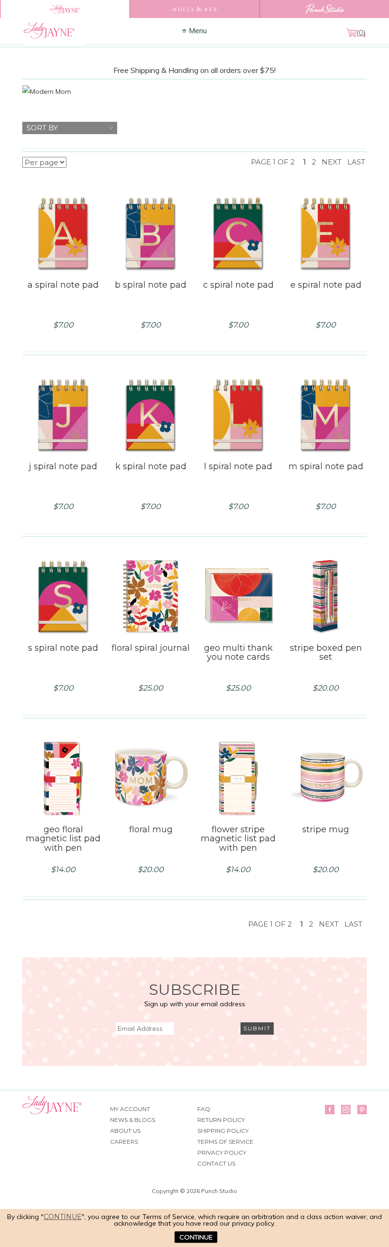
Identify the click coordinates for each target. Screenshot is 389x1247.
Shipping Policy (223, 1130)
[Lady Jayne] (65, 9)
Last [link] (356, 161)
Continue (63, 1216)
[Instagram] (346, 1109)
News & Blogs (132, 1119)
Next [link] (332, 161)
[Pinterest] (362, 1109)
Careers (124, 1141)
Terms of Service (225, 1141)
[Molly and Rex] (194, 9)
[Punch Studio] (324, 9)
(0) (360, 32)
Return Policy (221, 1119)
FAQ (203, 1108)
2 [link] (314, 161)
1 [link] (304, 161)
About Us (125, 1130)
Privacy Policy (221, 1152)
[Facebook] (329, 1109)
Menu (198, 30)
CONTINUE (196, 1237)
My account (130, 1108)
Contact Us (216, 1163)
